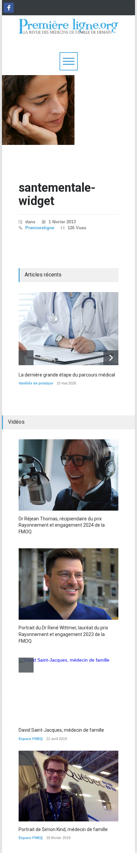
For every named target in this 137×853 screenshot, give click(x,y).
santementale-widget (57, 194)
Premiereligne (39, 227)
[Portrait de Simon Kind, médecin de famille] (68, 786)
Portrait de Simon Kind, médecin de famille (63, 829)
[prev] (26, 357)
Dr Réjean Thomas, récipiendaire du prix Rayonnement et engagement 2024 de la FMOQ (62, 525)
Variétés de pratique (36, 383)
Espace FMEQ (31, 739)
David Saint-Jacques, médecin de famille (61, 730)
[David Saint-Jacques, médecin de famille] (64, 690)
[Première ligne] (68, 30)
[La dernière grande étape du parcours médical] (68, 328)
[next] (110, 357)
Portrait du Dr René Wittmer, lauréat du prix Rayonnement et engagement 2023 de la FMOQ (63, 634)
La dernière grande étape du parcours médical (67, 374)
